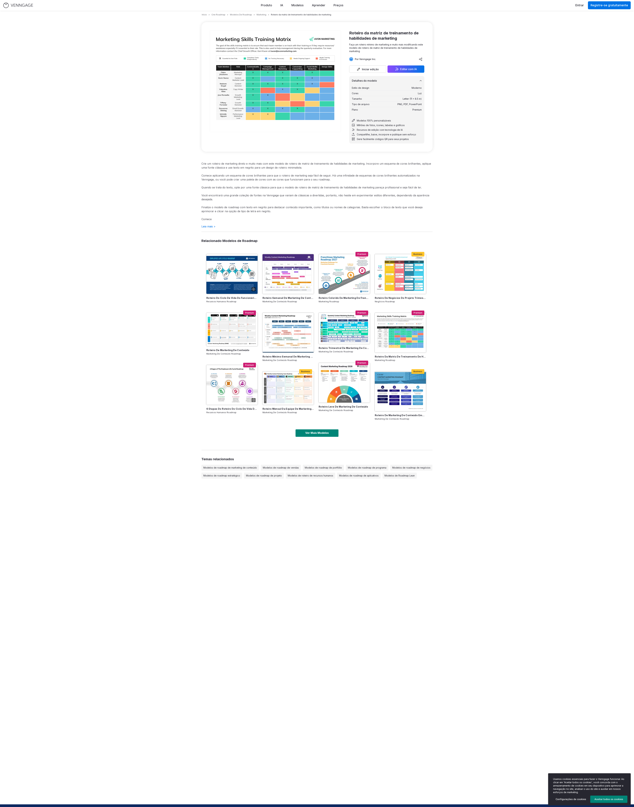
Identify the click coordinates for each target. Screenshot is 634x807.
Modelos (297, 5)
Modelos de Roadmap (241, 14)
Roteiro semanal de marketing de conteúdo (288, 297)
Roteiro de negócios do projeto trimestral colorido (400, 297)
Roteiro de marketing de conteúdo (227, 350)
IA (281, 5)
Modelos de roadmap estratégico (221, 475)
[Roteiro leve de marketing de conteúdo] (344, 383)
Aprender (318, 5)
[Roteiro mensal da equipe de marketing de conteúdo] (288, 388)
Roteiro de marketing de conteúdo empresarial (400, 415)
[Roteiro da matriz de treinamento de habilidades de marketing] (400, 333)
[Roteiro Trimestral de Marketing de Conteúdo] (344, 328)
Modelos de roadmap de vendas (281, 467)
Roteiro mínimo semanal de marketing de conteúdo (288, 356)
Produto (266, 5)
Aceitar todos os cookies (609, 799)
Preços (338, 5)
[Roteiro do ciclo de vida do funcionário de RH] (232, 274)
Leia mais (208, 226)
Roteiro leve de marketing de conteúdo (343, 406)
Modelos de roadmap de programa (367, 467)
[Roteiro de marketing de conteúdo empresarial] (400, 391)
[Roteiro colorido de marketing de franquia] (344, 274)
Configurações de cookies (571, 799)
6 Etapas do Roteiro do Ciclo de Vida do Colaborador (232, 408)
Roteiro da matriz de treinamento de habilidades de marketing (400, 356)
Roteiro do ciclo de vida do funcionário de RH (232, 297)
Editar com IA (408, 69)
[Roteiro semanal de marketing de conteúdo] (288, 274)
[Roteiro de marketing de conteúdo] (232, 329)
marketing (261, 14)
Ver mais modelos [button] (317, 432)
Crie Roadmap (218, 14)
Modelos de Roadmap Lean (400, 475)
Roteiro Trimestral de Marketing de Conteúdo (344, 348)
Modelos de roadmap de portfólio (323, 467)
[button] (367, 69)
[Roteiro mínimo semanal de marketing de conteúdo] (288, 333)
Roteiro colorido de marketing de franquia (344, 297)
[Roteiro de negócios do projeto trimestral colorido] (400, 274)
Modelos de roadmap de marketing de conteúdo (230, 467)
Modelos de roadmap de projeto (264, 475)
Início (204, 14)
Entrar (579, 5)
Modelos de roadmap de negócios (411, 467)
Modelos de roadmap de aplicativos (359, 475)
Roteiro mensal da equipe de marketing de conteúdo (288, 408)
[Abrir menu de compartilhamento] (420, 59)
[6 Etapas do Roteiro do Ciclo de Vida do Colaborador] (232, 385)
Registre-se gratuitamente (609, 5)
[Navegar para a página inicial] (18, 5)
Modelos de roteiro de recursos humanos (310, 475)
